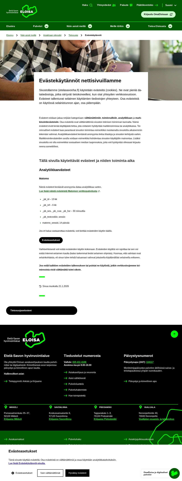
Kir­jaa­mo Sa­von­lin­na (60, 419)
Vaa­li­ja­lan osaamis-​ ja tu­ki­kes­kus (156, 419)
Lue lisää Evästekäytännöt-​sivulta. (27, 463)
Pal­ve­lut (37, 26)
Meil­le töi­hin (117, 26)
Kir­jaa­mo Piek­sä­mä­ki (105, 419)
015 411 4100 (80, 362)
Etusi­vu (10, 26)
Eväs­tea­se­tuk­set (51, 240)
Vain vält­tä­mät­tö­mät (50, 473)
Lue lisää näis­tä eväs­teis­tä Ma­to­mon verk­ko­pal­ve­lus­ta (68, 191)
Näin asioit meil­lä (76, 26)
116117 (150, 362)
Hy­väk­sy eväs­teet (77, 473)
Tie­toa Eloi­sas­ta (157, 26)
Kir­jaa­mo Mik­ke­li (13, 419)
